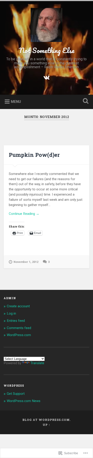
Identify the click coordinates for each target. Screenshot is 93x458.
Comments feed (19, 328)
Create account (18, 306)
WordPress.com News (23, 401)
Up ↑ (46, 424)
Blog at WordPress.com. (46, 420)
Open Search (84, 101)
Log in (11, 313)
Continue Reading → (24, 214)
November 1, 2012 (26, 262)
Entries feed (16, 321)
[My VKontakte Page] (46, 77)
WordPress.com (19, 335)
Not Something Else (46, 50)
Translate (37, 363)
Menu (16, 101)
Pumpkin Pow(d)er (34, 154)
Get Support (16, 394)
